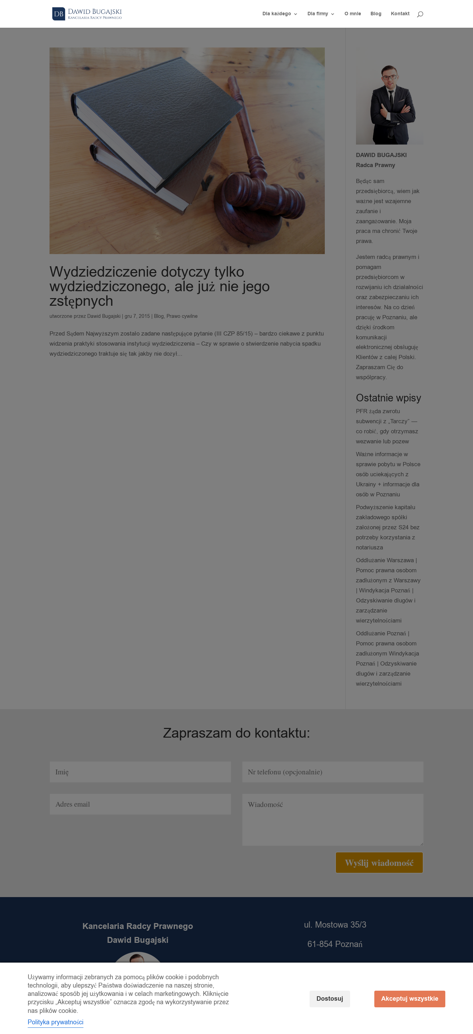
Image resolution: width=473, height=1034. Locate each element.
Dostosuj (329, 998)
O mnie (353, 14)
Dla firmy (317, 14)
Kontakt (400, 14)
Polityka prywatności (55, 1022)
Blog (376, 14)
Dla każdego (276, 14)
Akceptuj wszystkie (409, 998)
